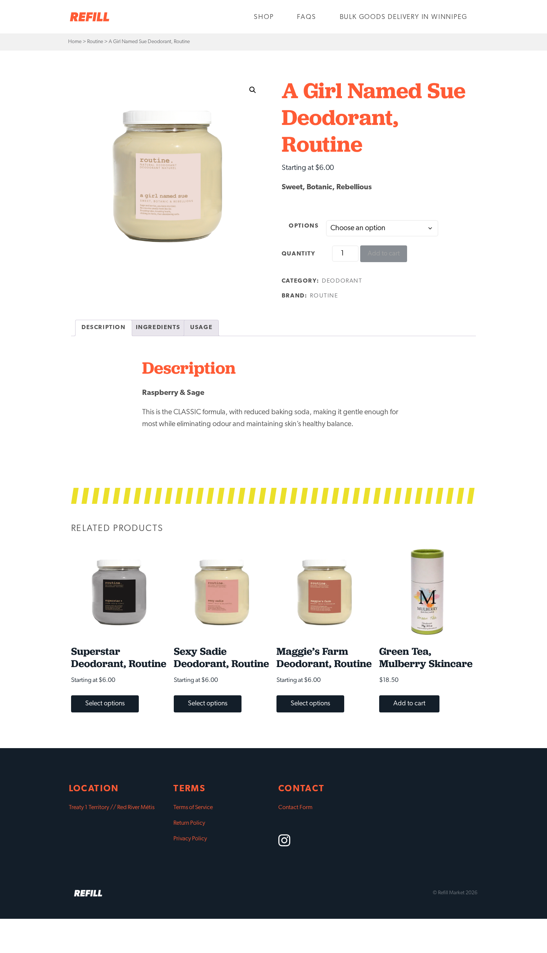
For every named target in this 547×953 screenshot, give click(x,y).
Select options (105, 704)
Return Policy (189, 823)
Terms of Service (193, 808)
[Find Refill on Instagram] (284, 845)
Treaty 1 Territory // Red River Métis (111, 808)
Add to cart (384, 254)
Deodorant (342, 281)
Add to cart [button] (409, 704)
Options (304, 226)
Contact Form (295, 808)
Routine (324, 296)
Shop (264, 17)
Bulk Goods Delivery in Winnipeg (403, 17)
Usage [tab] (201, 328)
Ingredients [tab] (158, 328)
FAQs (306, 17)
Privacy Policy (190, 839)
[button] (252, 90)
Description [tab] (103, 328)
